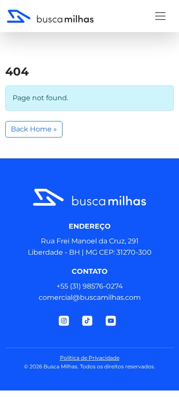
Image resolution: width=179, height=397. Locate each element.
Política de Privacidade (89, 357)
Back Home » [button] (34, 129)
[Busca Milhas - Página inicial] (65, 16)
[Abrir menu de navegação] (160, 16)
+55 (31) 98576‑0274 (89, 286)
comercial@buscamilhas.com (90, 297)
